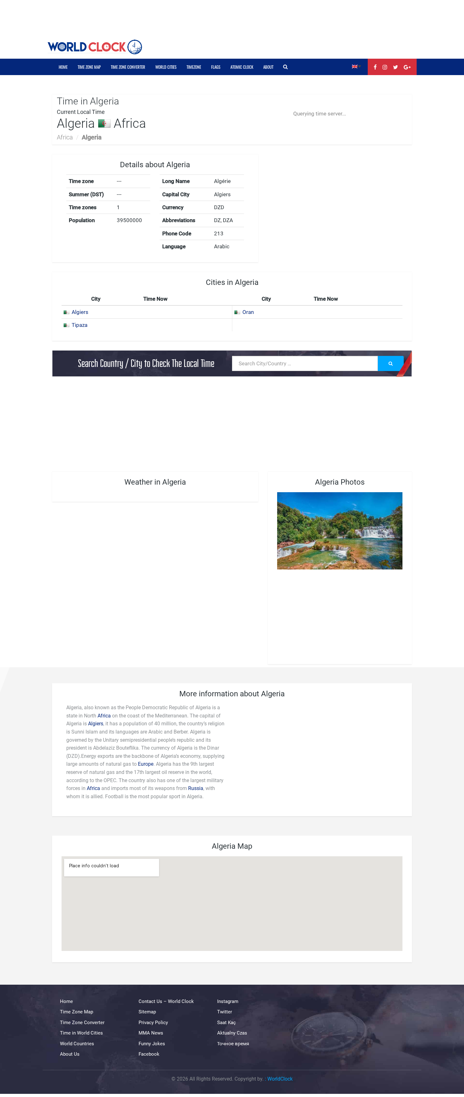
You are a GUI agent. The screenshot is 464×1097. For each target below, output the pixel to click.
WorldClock (280, 1079)
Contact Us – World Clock (166, 1001)
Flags (215, 67)
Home (63, 67)
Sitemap (147, 1012)
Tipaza (79, 325)
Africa (65, 137)
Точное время (233, 1044)
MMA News (151, 1033)
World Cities (165, 67)
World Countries (77, 1044)
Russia (195, 788)
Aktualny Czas (232, 1033)
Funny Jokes (152, 1044)
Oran (248, 312)
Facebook (149, 1054)
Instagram (227, 1001)
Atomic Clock (241, 67)
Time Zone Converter (128, 67)
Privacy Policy (153, 1022)
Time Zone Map (89, 67)
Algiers (80, 312)
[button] (356, 66)
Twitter (224, 1012)
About (268, 67)
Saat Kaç (226, 1022)
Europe (145, 764)
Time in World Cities (81, 1033)
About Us (70, 1054)
